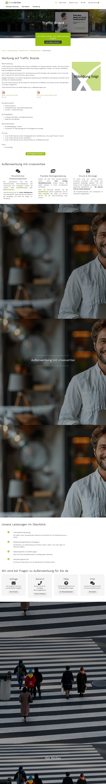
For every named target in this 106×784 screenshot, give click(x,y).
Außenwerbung (12, 50)
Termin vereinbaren (39, 593)
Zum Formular (14, 591)
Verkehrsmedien (35, 50)
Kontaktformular (21, 187)
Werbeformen (23, 50)
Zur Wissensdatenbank (66, 591)
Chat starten (92, 591)
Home (3, 50)
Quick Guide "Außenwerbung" (45, 95)
